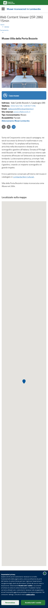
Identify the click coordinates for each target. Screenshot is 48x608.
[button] (14, 127)
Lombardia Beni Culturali (23, 176)
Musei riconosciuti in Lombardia (24, 9)
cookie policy (30, 594)
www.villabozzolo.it (22, 111)
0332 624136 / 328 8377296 (23, 105)
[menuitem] (26, 27)
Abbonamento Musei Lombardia (15, 120)
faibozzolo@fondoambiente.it (20, 108)
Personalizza (10, 602)
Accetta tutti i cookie (33, 602)
